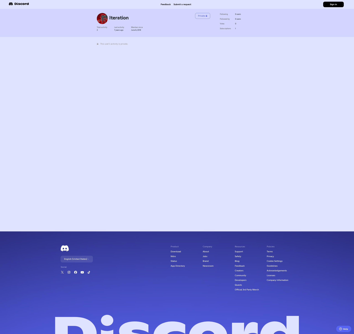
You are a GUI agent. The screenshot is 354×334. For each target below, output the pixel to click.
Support (239, 251)
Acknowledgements (277, 271)
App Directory (178, 266)
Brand (206, 261)
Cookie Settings (275, 261)
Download (176, 251)
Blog (237, 261)
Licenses (271, 275)
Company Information (277, 280)
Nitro (173, 256)
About (206, 251)
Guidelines (272, 266)
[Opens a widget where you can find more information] (343, 329)
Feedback (166, 4)
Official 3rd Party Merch (247, 290)
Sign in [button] (333, 4)
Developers (240, 280)
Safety (238, 256)
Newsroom (208, 266)
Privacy (270, 256)
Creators (239, 271)
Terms (270, 251)
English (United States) (76, 259)
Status (174, 261)
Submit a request (182, 4)
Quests (238, 285)
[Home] (19, 5)
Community (240, 275)
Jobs (205, 256)
